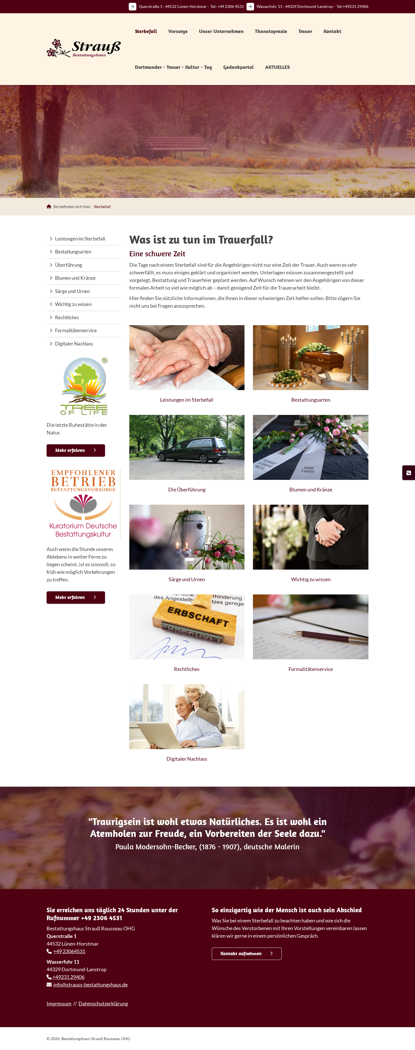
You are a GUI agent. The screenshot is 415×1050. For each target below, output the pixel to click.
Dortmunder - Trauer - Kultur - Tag (173, 67)
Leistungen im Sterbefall (186, 400)
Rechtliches (187, 669)
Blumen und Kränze (310, 489)
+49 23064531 (69, 951)
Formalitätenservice (311, 669)
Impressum (59, 1003)
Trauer (305, 31)
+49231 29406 (68, 977)
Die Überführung (187, 489)
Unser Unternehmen (221, 31)
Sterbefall (146, 31)
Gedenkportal (238, 67)
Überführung (68, 265)
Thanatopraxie (271, 31)
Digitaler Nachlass (187, 759)
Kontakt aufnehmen (240, 953)
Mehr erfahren (70, 450)
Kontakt (332, 31)
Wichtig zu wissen (311, 579)
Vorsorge (178, 31)
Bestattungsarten (310, 400)
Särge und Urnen (187, 579)
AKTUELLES (277, 67)
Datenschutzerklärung (103, 1003)
